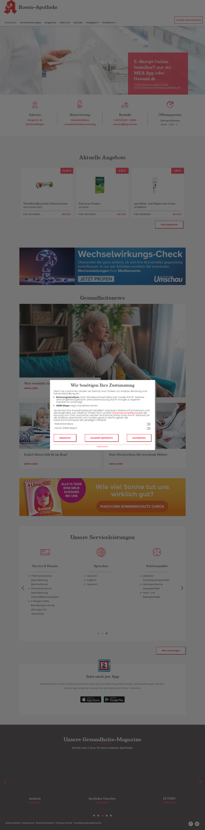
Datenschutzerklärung (125, 413)
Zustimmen (139, 437)
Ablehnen (65, 437)
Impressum (102, 446)
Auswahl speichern (101, 437)
